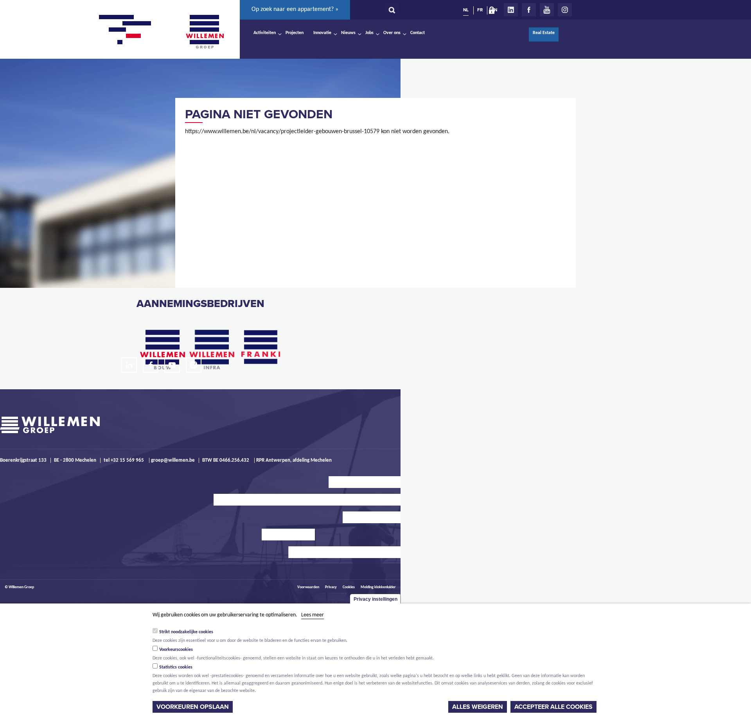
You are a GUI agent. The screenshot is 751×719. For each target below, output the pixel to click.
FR (480, 10)
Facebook (529, 9)
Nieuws (348, 33)
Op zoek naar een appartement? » (295, 9)
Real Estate (544, 33)
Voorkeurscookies (176, 649)
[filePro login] (493, 11)
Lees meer (312, 615)
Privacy (331, 587)
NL (466, 10)
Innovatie (322, 33)
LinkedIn (511, 9)
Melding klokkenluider (378, 587)
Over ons (392, 33)
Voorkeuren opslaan (192, 707)
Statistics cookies (175, 667)
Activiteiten (264, 33)
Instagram (565, 9)
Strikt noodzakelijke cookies (186, 632)
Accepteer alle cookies (553, 707)
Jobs (369, 33)
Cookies (349, 587)
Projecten (295, 33)
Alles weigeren (477, 707)
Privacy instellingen (375, 599)
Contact (417, 33)
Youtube (547, 9)
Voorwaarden (308, 587)
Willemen (204, 31)
